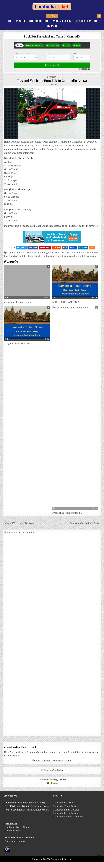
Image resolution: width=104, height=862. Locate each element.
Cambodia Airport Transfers (68, 817)
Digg (74, 247)
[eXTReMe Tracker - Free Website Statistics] (7, 851)
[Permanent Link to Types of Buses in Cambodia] (75, 408)
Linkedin (84, 247)
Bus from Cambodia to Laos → (85, 523)
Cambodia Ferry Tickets (65, 813)
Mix (93, 247)
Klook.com (52, 783)
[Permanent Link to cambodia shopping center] (27, 282)
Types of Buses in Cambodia (67, 513)
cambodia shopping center (18, 302)
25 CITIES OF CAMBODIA (65, 302)
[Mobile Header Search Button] (99, 16)
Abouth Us (52, 26)
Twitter (23, 247)
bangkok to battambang (28, 253)
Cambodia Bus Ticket (38, 21)
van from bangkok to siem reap (80, 256)
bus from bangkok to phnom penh (22, 256)
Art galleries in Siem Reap (18, 343)
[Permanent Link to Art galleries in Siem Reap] (27, 323)
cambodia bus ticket (52, 256)
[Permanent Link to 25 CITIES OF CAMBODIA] (75, 282)
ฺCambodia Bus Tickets (65, 803)
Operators (20, 21)
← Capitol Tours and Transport (19, 523)
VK (66, 247)
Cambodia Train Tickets (65, 806)
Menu (53, 16)
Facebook (33, 247)
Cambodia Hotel (12, 831)
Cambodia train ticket (62, 21)
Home (9, 21)
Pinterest (46, 247)
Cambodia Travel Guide (16, 827)
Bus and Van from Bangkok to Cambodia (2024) (52, 80)
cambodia (52, 77)
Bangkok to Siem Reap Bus (56, 253)
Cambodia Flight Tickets (66, 810)
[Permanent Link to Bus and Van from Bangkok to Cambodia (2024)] (52, 113)
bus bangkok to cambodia (85, 253)
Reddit (57, 247)
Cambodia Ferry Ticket (86, 21)
